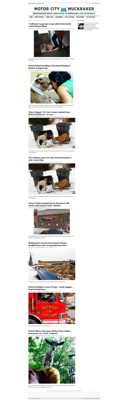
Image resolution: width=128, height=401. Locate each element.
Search (89, 3)
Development (80, 17)
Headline (50, 70)
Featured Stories (65, 28)
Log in (83, 398)
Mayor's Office (56, 70)
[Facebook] (93, 3)
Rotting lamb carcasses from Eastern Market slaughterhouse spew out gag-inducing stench (47, 244)
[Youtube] (97, 3)
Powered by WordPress (89, 398)
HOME (31, 17)
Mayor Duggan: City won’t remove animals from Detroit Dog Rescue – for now (49, 113)
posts (60, 70)
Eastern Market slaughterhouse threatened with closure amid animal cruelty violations (48, 204)
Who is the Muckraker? (52, 390)
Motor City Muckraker (36, 398)
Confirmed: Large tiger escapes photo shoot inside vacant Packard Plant (49, 25)
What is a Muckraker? (62, 390)
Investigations (39, 17)
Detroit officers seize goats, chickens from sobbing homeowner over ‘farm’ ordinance (49, 332)
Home (29, 20)
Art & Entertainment (58, 28)
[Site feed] (99, 3)
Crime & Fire (49, 17)
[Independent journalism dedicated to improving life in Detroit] (64, 10)
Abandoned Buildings (49, 28)
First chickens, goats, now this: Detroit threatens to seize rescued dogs (49, 158)
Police (65, 116)
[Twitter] (95, 3)
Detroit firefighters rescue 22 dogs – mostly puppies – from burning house (50, 288)
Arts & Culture (69, 17)
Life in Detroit (90, 17)
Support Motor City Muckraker (74, 390)
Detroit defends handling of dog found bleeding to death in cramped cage (49, 66)
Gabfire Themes (97, 398)
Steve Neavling (80, 20)
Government (59, 17)
